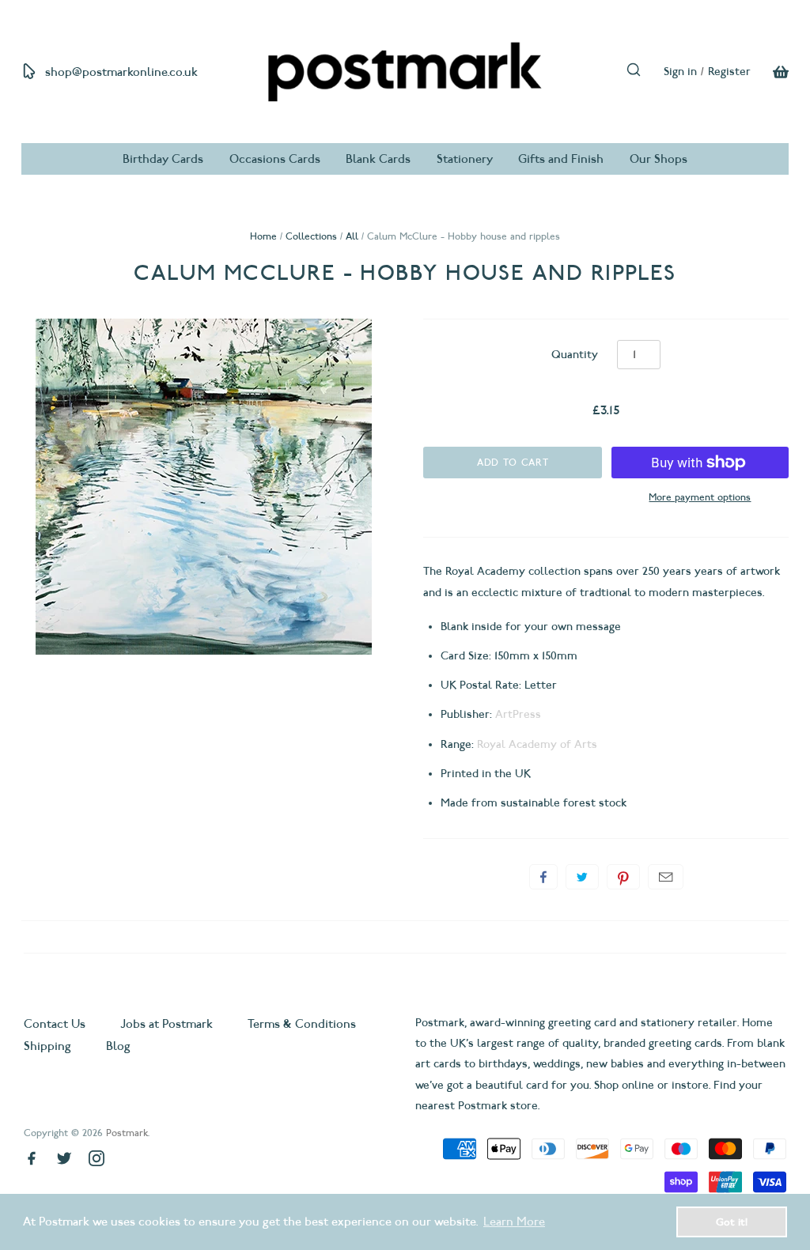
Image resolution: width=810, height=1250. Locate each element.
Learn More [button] (514, 1221)
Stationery (465, 159)
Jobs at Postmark (166, 1024)
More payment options (700, 497)
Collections (311, 236)
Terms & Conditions (302, 1024)
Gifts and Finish (561, 159)
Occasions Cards (274, 159)
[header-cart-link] (770, 72)
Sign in (680, 71)
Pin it (623, 876)
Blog (118, 1046)
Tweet (582, 876)
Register (729, 71)
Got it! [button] (732, 1221)
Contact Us (56, 1024)
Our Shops (658, 159)
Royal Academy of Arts (537, 744)
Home (263, 236)
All (352, 236)
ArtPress (518, 714)
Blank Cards (378, 159)
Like (543, 876)
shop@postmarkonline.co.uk (121, 72)
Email (665, 876)
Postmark (127, 1133)
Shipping (47, 1046)
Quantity (574, 354)
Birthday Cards (163, 159)
